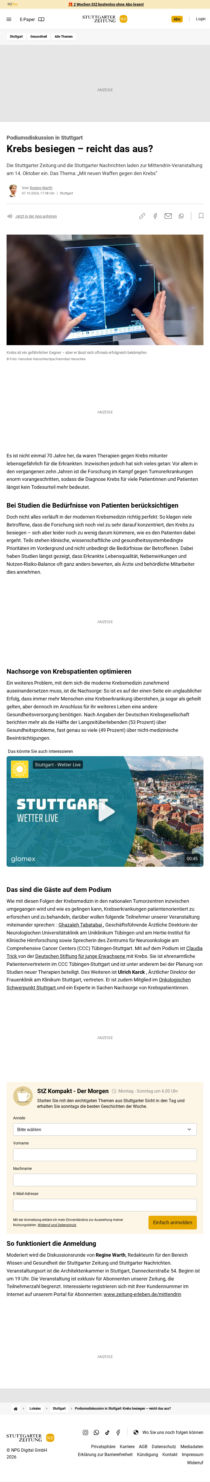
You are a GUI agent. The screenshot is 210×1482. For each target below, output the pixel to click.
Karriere (127, 1446)
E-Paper (27, 19)
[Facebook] (118, 1432)
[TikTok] (107, 1432)
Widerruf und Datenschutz (57, 1225)
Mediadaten (191, 1446)
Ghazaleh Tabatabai (81, 925)
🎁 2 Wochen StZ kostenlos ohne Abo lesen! (106, 4)
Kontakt (169, 1454)
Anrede (19, 1118)
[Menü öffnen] (9, 19)
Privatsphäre (103, 1446)
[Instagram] (85, 1432)
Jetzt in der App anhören (36, 216)
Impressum (192, 1454)
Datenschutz (164, 1446)
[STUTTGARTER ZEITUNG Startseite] (105, 19)
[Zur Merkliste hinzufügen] (199, 216)
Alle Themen (64, 37)
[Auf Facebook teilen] (155, 216)
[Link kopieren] (142, 216)
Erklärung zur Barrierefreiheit (105, 1454)
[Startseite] (15, 1409)
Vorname (21, 1143)
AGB (143, 1446)
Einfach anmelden (172, 1222)
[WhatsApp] (96, 1432)
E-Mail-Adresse (25, 1193)
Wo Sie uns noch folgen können (172, 1432)
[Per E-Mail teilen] (168, 216)
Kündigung (147, 1454)
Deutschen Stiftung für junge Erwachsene (80, 956)
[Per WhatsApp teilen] (181, 216)
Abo (177, 19)
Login (201, 19)
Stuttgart (16, 37)
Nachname (22, 1168)
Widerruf (195, 1462)
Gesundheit (38, 37)
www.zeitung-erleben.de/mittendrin (142, 1294)
